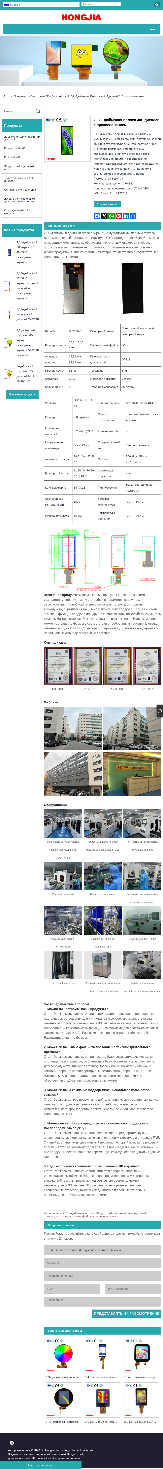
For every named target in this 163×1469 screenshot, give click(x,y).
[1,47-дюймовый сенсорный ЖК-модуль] (102, 1354)
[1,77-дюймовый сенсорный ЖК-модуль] (63, 1399)
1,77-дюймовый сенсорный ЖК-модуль (64, 1421)
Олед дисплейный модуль (16, 212)
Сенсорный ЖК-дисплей (46, 96)
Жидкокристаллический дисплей (19, 138)
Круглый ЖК (12, 157)
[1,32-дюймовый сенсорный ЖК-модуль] (63, 1354)
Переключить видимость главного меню (153, 29)
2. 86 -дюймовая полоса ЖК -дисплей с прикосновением (106, 96)
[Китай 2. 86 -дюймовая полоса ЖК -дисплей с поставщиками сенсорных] (81, 17)
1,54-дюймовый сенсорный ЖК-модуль (142, 1377)
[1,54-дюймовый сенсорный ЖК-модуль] (141, 1354)
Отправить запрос (107, 204)
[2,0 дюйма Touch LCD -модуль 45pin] (141, 1399)
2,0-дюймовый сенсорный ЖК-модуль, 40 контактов (103, 1421)
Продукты (20, 96)
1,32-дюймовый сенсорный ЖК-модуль (64, 1377)
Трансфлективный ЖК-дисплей (19, 179)
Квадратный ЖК (14, 148)
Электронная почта (40, 1465)
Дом (6, 96)
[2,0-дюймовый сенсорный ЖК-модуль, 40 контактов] (102, 1399)
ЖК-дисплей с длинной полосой (19, 168)
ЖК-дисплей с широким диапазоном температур (20, 200)
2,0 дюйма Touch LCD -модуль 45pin (142, 1421)
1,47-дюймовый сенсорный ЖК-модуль (103, 1377)
